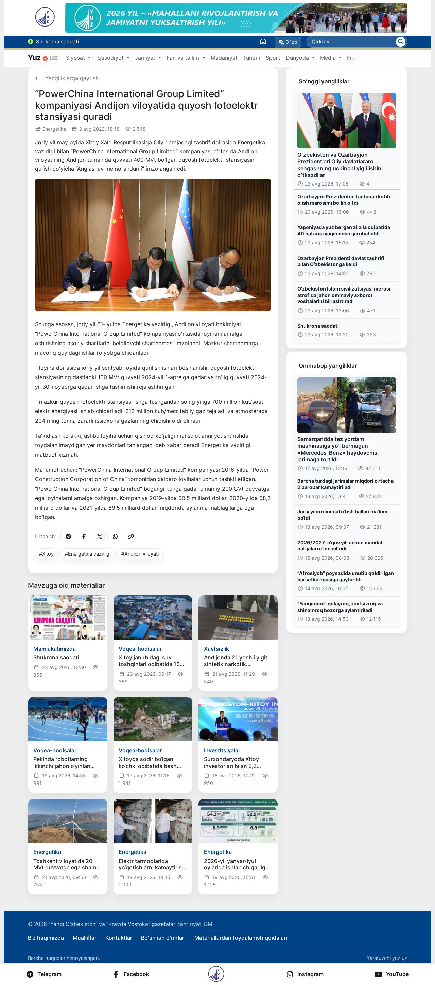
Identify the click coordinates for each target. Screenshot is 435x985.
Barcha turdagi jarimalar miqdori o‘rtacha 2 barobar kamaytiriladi (345, 484)
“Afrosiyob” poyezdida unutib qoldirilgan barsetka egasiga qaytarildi (345, 576)
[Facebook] (82, 536)
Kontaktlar (118, 937)
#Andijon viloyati (140, 554)
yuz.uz (399, 958)
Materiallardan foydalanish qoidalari (240, 937)
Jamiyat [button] (146, 57)
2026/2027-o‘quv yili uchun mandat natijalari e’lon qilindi (340, 546)
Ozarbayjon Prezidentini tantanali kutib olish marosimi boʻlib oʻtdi (343, 200)
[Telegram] (66, 536)
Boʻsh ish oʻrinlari (163, 937)
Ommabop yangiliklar (328, 365)
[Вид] (263, 42)
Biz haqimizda (46, 937)
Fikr (351, 57)
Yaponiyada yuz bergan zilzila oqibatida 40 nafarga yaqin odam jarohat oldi (343, 230)
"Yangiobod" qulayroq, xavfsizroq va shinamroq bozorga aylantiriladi (340, 607)
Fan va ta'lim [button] (184, 57)
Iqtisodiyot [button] (110, 57)
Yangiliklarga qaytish (72, 78)
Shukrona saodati (318, 326)
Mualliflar (85, 937)
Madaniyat (224, 57)
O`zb (291, 42)
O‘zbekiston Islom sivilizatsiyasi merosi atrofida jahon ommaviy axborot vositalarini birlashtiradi (343, 295)
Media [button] (328, 57)
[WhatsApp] (113, 536)
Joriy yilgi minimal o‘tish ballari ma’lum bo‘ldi (342, 515)
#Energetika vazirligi (87, 554)
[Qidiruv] (400, 42)
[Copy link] (129, 536)
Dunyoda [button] (298, 57)
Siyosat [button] (76, 57)
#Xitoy (46, 554)
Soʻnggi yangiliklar (324, 81)
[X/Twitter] (98, 536)
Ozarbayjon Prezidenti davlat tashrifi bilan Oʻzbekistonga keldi (340, 261)
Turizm (251, 57)
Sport (273, 57)
